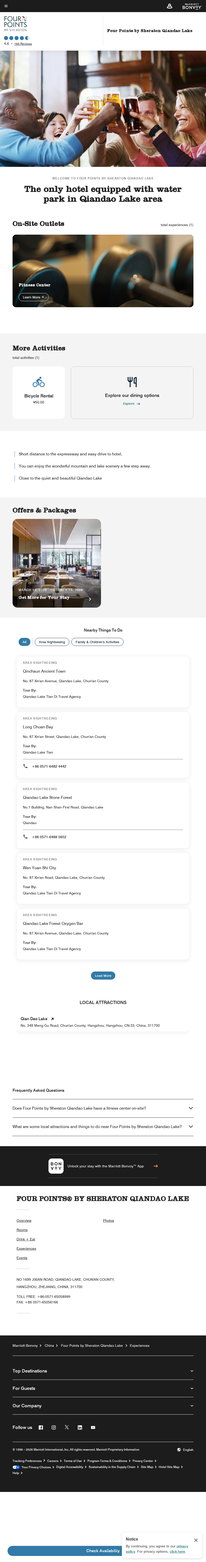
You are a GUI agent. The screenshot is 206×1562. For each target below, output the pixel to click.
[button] (170, 6)
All (24, 642)
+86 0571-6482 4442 (49, 766)
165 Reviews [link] (23, 44)
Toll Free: (43, 1297)
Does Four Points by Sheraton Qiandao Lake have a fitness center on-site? (79, 1108)
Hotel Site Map (169, 1467)
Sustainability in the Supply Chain (112, 1467)
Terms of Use (73, 1461)
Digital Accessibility (69, 1467)
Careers (52, 1461)
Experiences (26, 1248)
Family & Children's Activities (97, 642)
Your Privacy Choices (35, 1467)
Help (16, 1473)
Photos (108, 1221)
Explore (128, 403)
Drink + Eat (26, 1239)
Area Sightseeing (52, 642)
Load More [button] (103, 976)
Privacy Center (143, 1461)
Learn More (32, 297)
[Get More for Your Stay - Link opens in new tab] (57, 563)
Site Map (147, 1467)
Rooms (22, 1230)
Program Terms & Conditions (107, 1461)
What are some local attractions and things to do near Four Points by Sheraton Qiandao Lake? (97, 1126)
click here (177, 1551)
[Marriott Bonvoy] (189, 6)
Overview (24, 1221)
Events (22, 1258)
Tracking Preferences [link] (27, 1461)
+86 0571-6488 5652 (49, 837)
